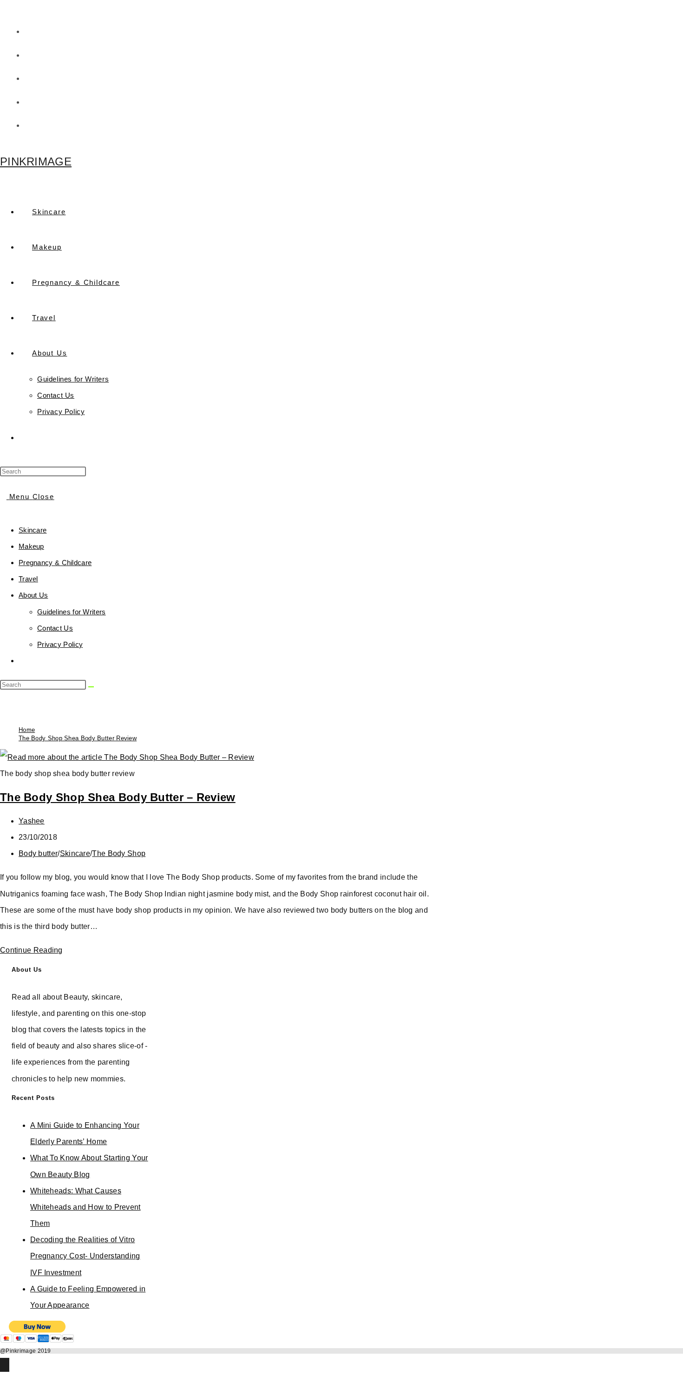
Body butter (38, 853)
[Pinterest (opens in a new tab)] (31, 77)
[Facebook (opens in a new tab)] (31, 54)
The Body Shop (118, 853)
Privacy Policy (60, 644)
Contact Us (55, 628)
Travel (28, 579)
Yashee (32, 821)
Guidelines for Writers (71, 612)
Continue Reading (34, 950)
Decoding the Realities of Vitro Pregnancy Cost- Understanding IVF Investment (85, 1256)
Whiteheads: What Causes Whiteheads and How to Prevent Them (85, 1207)
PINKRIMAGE (36, 161)
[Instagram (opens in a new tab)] (31, 101)
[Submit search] (91, 687)
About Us (33, 595)
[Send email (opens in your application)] (27, 124)
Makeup (31, 546)
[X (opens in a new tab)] (31, 30)
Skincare (32, 530)
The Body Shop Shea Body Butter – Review (118, 797)
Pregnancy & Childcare (55, 562)
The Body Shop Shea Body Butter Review (78, 738)
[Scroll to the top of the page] (4, 1365)
